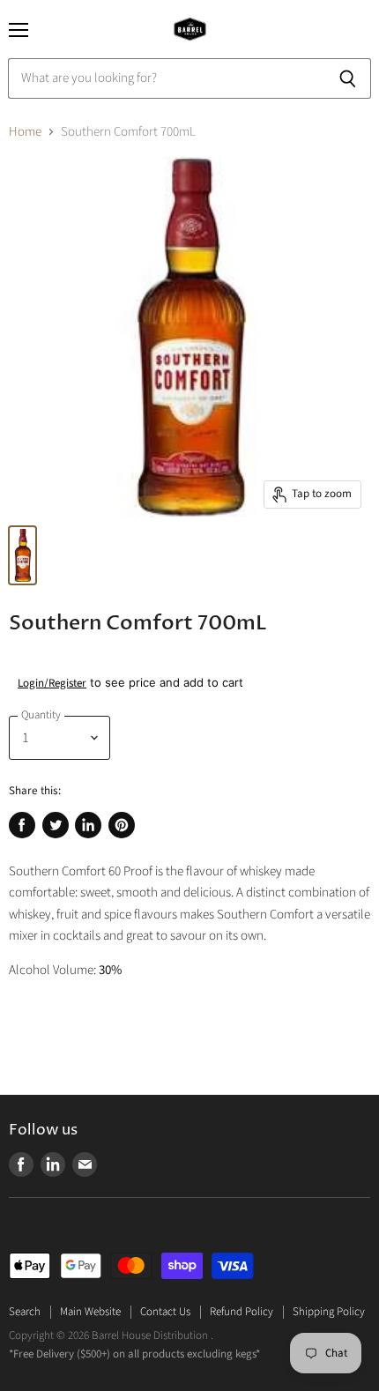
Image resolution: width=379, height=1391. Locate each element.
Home (25, 131)
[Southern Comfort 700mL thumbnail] (22, 555)
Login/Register (52, 683)
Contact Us (165, 1312)
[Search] (347, 78)
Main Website (90, 1312)
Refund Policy (241, 1312)
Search (25, 1312)
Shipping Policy (329, 1312)
